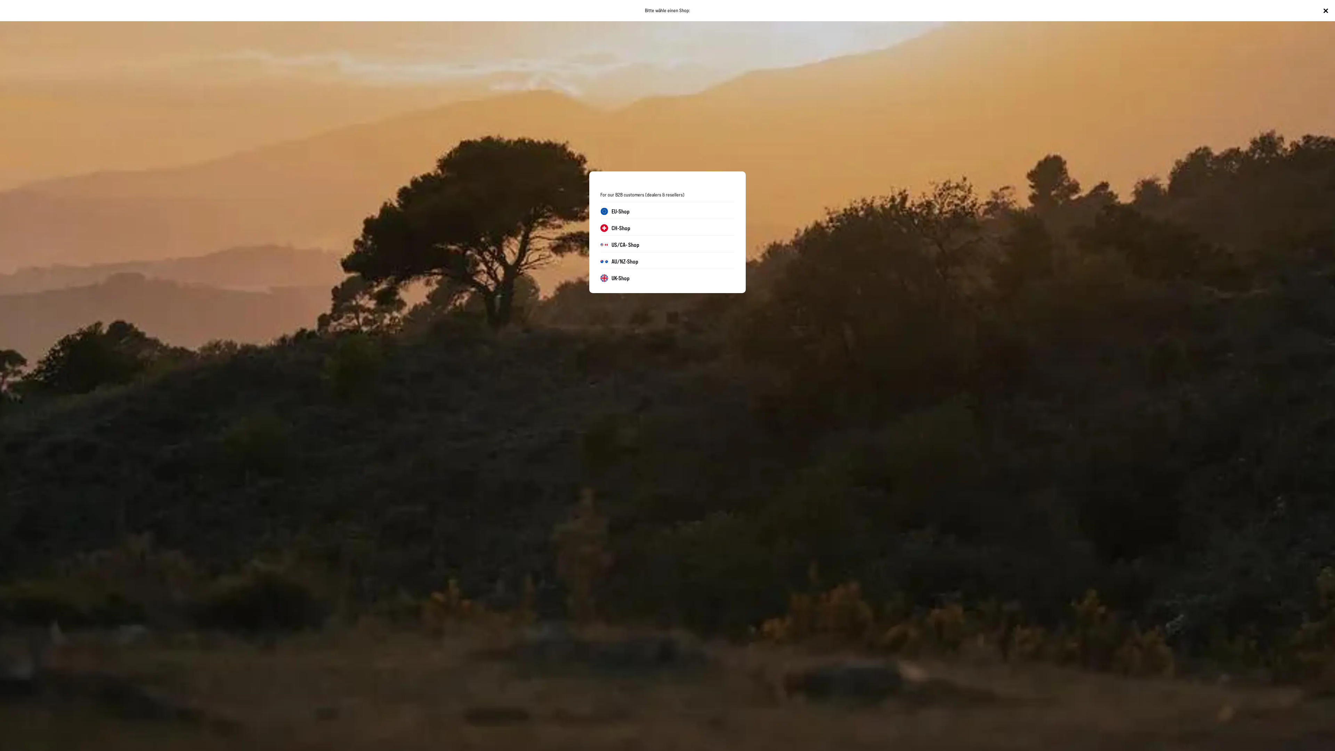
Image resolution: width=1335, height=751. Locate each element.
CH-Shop (621, 228)
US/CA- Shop (625, 244)
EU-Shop (621, 211)
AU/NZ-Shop (625, 261)
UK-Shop (621, 278)
